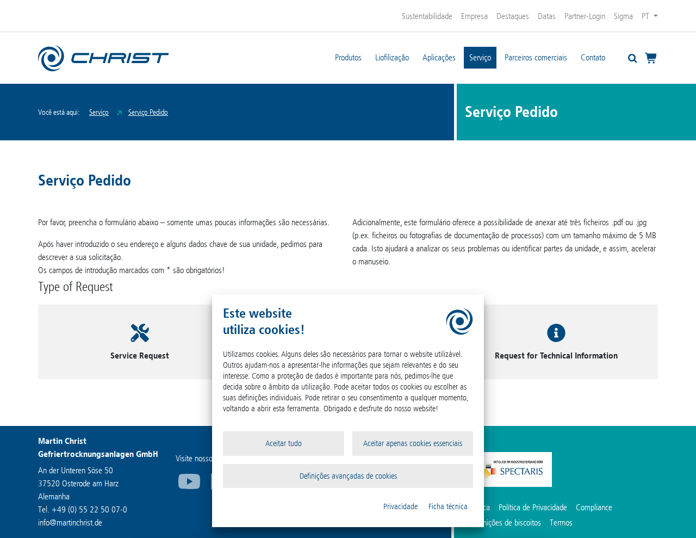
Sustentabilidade (427, 16)
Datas (547, 16)
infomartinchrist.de (70, 522)
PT (646, 16)
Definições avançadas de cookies (348, 476)
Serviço (480, 57)
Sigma (623, 16)
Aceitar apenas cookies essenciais (412, 443)
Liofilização (392, 57)
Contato (593, 57)
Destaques (512, 16)
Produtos (348, 57)
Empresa (474, 16)
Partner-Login (584, 16)
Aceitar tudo (283, 443)
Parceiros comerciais (536, 57)
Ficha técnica (448, 506)
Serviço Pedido (148, 112)
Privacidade (400, 506)
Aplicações (439, 57)
